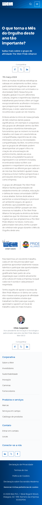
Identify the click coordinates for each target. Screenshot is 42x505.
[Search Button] (30, 4)
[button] (30, 4)
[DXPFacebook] (15, 69)
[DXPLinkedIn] (27, 69)
